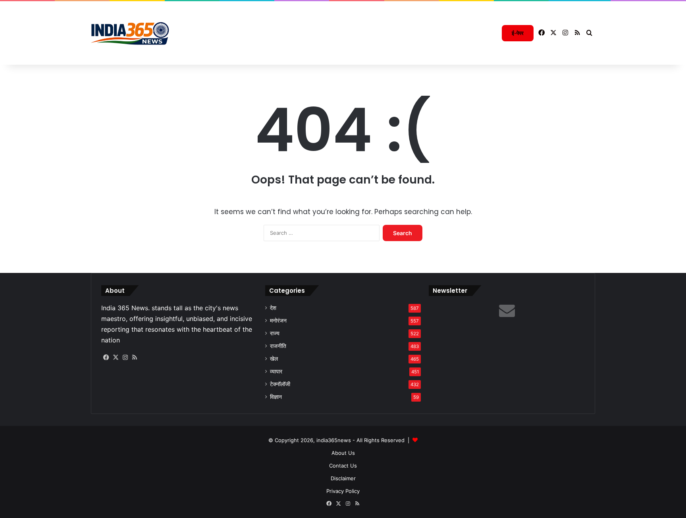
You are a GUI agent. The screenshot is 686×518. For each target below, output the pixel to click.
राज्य (274, 333)
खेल (274, 359)
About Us (343, 453)
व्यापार (276, 371)
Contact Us (343, 465)
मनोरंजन (278, 320)
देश (273, 308)
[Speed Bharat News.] (130, 33)
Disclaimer (343, 478)
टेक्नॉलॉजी (280, 384)
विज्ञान (276, 397)
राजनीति (278, 346)
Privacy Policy (343, 491)
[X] (115, 357)
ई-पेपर (518, 33)
